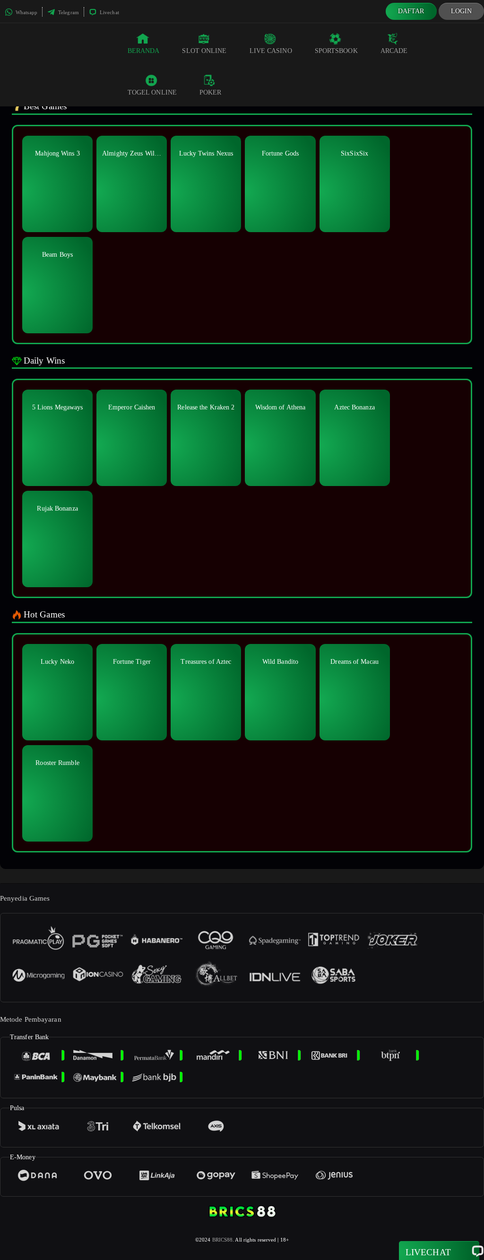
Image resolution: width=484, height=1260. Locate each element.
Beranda (144, 50)
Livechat (108, 12)
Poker (210, 92)
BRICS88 (222, 1240)
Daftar (411, 11)
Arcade (394, 50)
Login (461, 11)
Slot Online (204, 50)
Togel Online (152, 92)
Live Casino (271, 50)
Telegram (68, 12)
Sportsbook (336, 50)
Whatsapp (25, 12)
